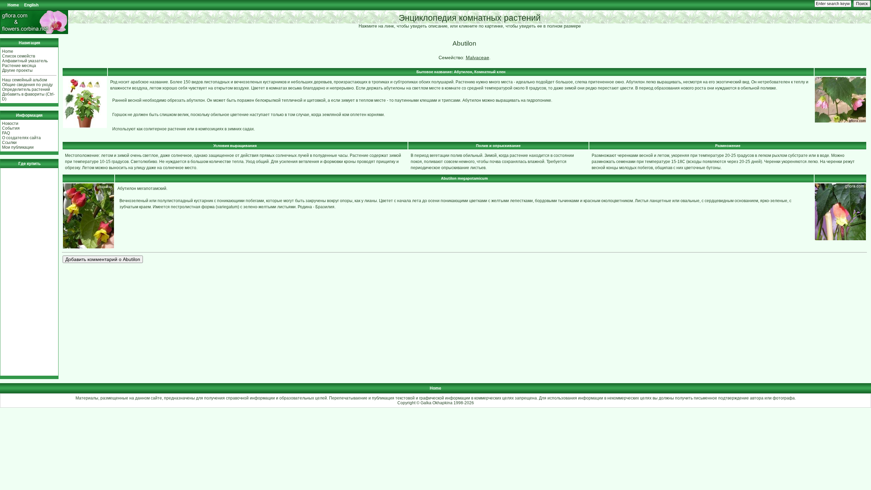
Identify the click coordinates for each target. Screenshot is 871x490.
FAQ (6, 133)
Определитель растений (26, 89)
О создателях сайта (21, 137)
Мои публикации (18, 147)
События (11, 128)
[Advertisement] (22, 272)
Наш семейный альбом (24, 80)
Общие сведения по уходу (27, 84)
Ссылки (9, 142)
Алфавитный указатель (25, 61)
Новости (10, 123)
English (31, 5)
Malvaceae (477, 57)
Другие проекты (17, 70)
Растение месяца (19, 65)
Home (13, 5)
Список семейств (18, 56)
